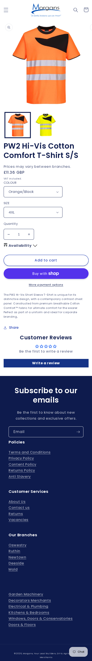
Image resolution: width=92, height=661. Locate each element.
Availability (20, 245)
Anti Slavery (20, 476)
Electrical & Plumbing (28, 606)
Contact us (19, 507)
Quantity (11, 224)
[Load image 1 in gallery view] (18, 125)
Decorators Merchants (30, 600)
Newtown (17, 557)
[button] (6, 10)
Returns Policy (22, 470)
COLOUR (10, 183)
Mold (13, 569)
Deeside (16, 563)
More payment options (46, 285)
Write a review (46, 363)
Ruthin (14, 551)
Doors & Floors (22, 624)
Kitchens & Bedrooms (29, 612)
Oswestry (17, 545)
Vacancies (18, 519)
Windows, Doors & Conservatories (41, 618)
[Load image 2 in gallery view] (46, 125)
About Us (17, 501)
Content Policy (22, 464)
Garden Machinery (26, 594)
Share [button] (14, 327)
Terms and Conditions (29, 452)
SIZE (7, 203)
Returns (16, 513)
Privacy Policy (21, 458)
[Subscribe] (78, 431)
